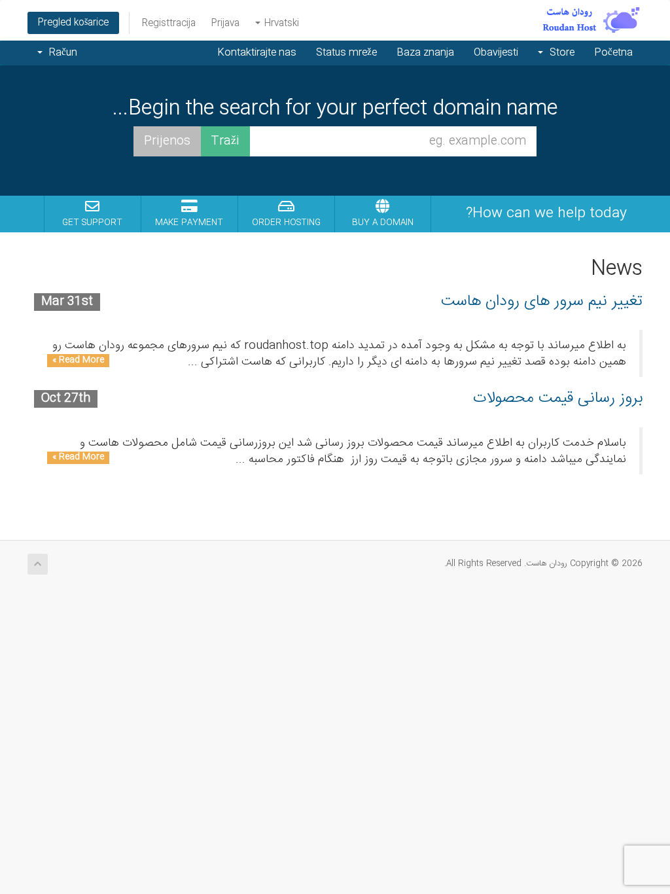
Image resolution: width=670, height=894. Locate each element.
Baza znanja (425, 53)
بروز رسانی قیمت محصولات (558, 398)
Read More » (78, 360)
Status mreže (346, 53)
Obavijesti (496, 53)
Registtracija (169, 23)
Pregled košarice (73, 23)
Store (559, 53)
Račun (60, 53)
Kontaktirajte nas (256, 53)
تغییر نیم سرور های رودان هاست (542, 302)
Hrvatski (280, 23)
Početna (613, 53)
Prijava (225, 23)
